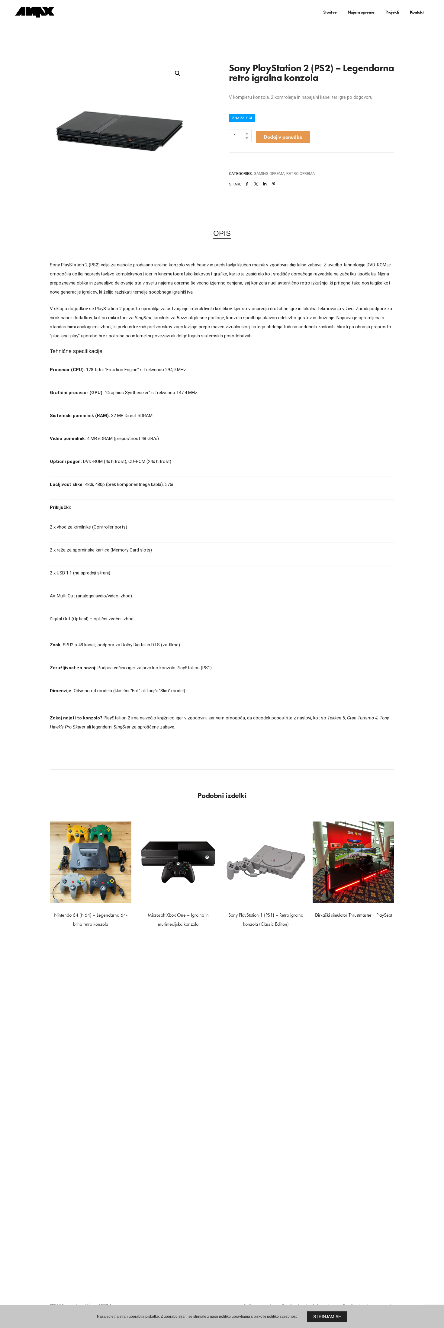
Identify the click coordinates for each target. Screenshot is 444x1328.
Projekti (392, 12)
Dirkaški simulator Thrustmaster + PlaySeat (353, 915)
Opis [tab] (222, 233)
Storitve (330, 12)
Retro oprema (300, 173)
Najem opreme (361, 12)
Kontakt (417, 12)
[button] (177, 73)
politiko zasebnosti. (282, 1316)
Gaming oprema (269, 173)
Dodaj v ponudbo (283, 137)
